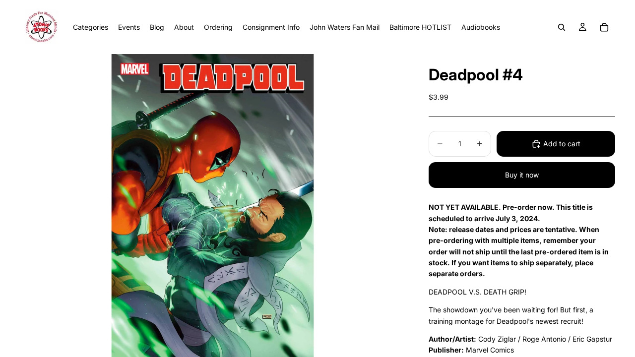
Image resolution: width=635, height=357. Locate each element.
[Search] (561, 27)
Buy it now (522, 175)
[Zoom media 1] (212, 205)
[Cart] (604, 27)
